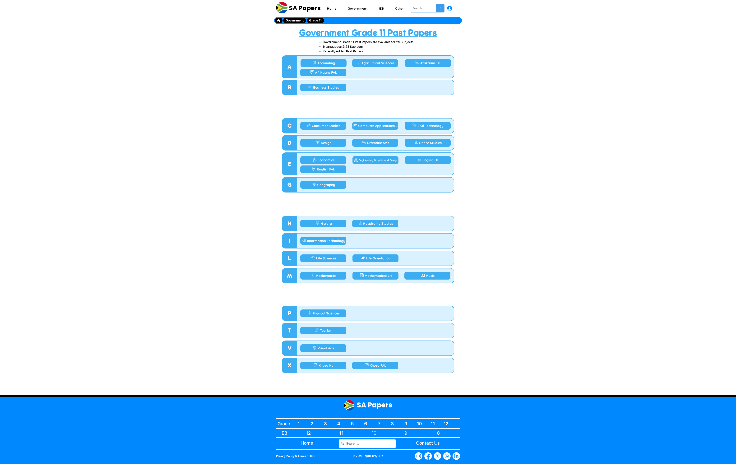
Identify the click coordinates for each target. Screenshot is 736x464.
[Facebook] (428, 456)
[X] (437, 456)
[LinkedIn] (456, 456)
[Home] (279, 20)
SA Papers (304, 8)
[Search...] (440, 8)
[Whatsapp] (447, 456)
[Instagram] (418, 456)
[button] (358, 8)
